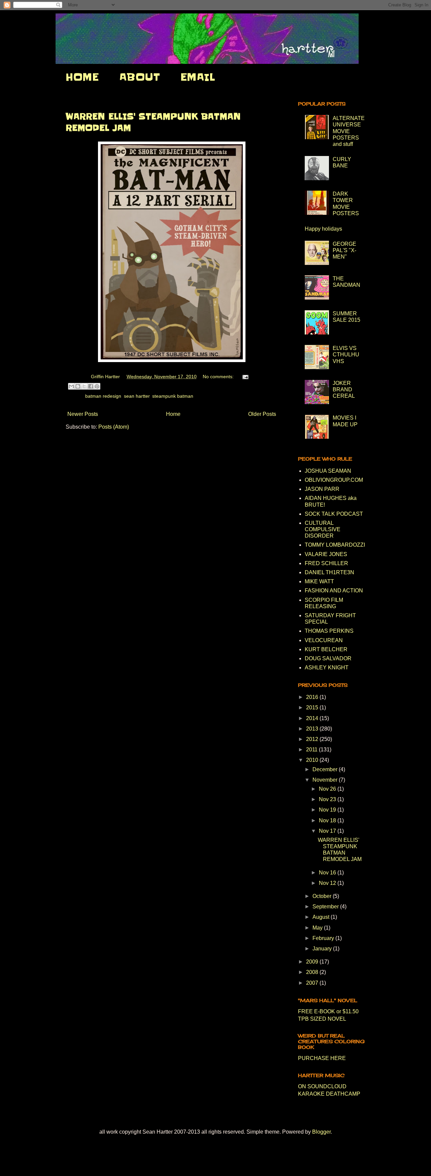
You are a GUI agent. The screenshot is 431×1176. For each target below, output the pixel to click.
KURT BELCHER (326, 649)
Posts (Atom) (113, 427)
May (318, 928)
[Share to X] (84, 386)
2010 (313, 760)
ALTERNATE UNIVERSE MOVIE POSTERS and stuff (349, 131)
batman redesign (103, 396)
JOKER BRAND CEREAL (344, 389)
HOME (82, 77)
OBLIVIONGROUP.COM (334, 480)
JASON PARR (322, 489)
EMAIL (197, 77)
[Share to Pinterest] (97, 386)
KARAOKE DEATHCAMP (329, 1094)
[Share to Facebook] (90, 386)
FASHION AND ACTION (334, 590)
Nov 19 (328, 810)
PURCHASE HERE (322, 1058)
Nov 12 (328, 883)
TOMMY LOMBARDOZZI (335, 545)
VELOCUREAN (324, 640)
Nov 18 (328, 820)
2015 (313, 707)
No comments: (219, 376)
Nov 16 (328, 872)
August (321, 917)
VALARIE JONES (326, 554)
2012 (313, 739)
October (322, 896)
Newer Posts (82, 414)
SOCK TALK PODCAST (334, 514)
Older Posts (262, 414)
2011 (312, 749)
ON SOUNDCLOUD (322, 1086)
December (325, 769)
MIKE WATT (319, 581)
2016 (313, 697)
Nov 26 (328, 789)
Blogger (321, 1132)
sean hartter (137, 396)
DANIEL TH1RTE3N (329, 572)
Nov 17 (328, 831)
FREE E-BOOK (316, 1011)
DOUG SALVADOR (328, 658)
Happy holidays (323, 229)
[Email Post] (244, 376)
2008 (313, 972)
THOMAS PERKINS (329, 631)
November (325, 780)
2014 (313, 718)
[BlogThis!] (77, 386)
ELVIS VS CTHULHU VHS (346, 354)
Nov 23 (328, 799)
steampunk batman (172, 396)
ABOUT (139, 77)
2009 (313, 962)
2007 (313, 983)
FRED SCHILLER (326, 563)
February (323, 938)
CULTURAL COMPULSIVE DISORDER (322, 529)
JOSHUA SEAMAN (328, 471)
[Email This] (71, 386)
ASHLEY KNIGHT (327, 667)
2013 (313, 729)
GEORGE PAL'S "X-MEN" (344, 250)
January (322, 948)
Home (173, 414)
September (326, 906)
